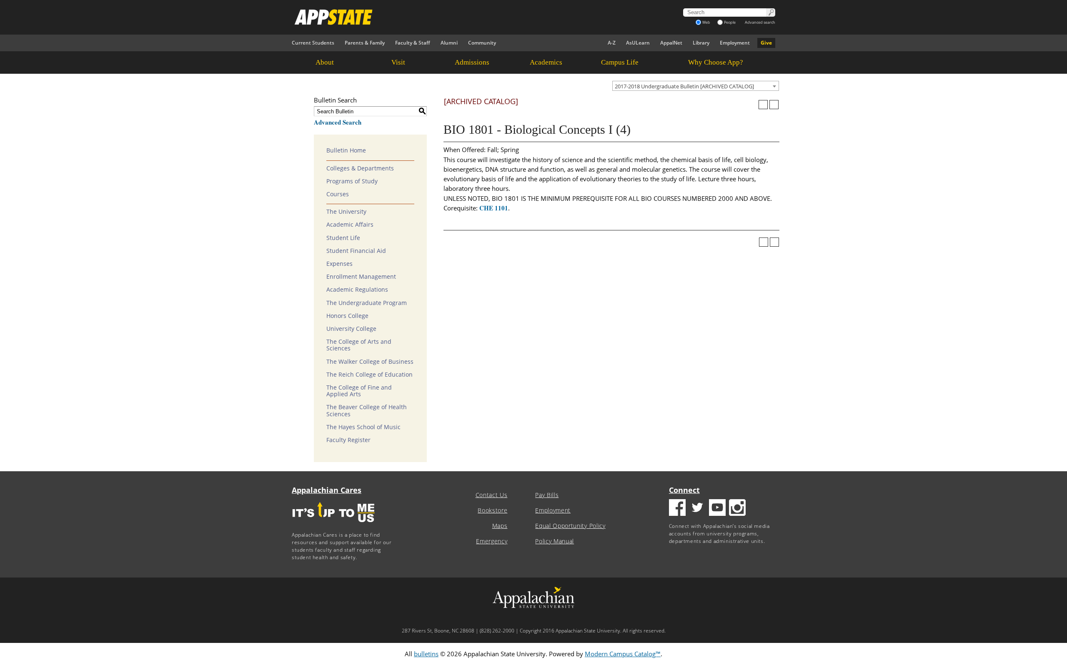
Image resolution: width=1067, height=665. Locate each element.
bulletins (426, 654)
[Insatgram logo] (737, 508)
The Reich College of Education (369, 374)
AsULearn (638, 42)
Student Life (343, 238)
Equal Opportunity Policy (570, 526)
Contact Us (492, 495)
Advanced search (760, 22)
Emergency (491, 541)
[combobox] (695, 86)
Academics (546, 62)
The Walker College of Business (369, 361)
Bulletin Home (346, 150)
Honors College (347, 316)
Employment (735, 42)
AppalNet (671, 42)
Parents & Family (365, 42)
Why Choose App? (715, 62)
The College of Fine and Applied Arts (359, 391)
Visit (398, 62)
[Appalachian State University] (458, 17)
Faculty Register (348, 440)
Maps (500, 526)
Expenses (339, 264)
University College (351, 328)
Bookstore (492, 510)
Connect (684, 490)
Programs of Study (352, 181)
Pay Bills (547, 495)
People (730, 22)
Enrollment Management (361, 276)
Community (482, 42)
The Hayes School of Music (363, 427)
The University (346, 211)
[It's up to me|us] (333, 524)
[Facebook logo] (677, 508)
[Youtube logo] (717, 508)
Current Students (313, 42)
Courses (337, 194)
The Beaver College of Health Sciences (366, 410)
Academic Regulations (357, 289)
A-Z (612, 42)
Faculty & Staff (412, 42)
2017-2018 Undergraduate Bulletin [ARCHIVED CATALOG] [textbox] (684, 86)
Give (766, 42)
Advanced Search (337, 122)
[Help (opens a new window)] (774, 104)
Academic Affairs (349, 224)
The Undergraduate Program (366, 303)
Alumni (449, 42)
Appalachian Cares (326, 490)
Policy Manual (554, 541)
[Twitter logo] (697, 508)
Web (706, 22)
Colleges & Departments (360, 168)
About (325, 62)
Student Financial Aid (356, 251)
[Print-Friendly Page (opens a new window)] (763, 104)
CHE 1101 (493, 207)
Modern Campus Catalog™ (623, 654)
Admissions (472, 62)
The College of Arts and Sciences (358, 345)
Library (701, 42)
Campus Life (620, 62)
